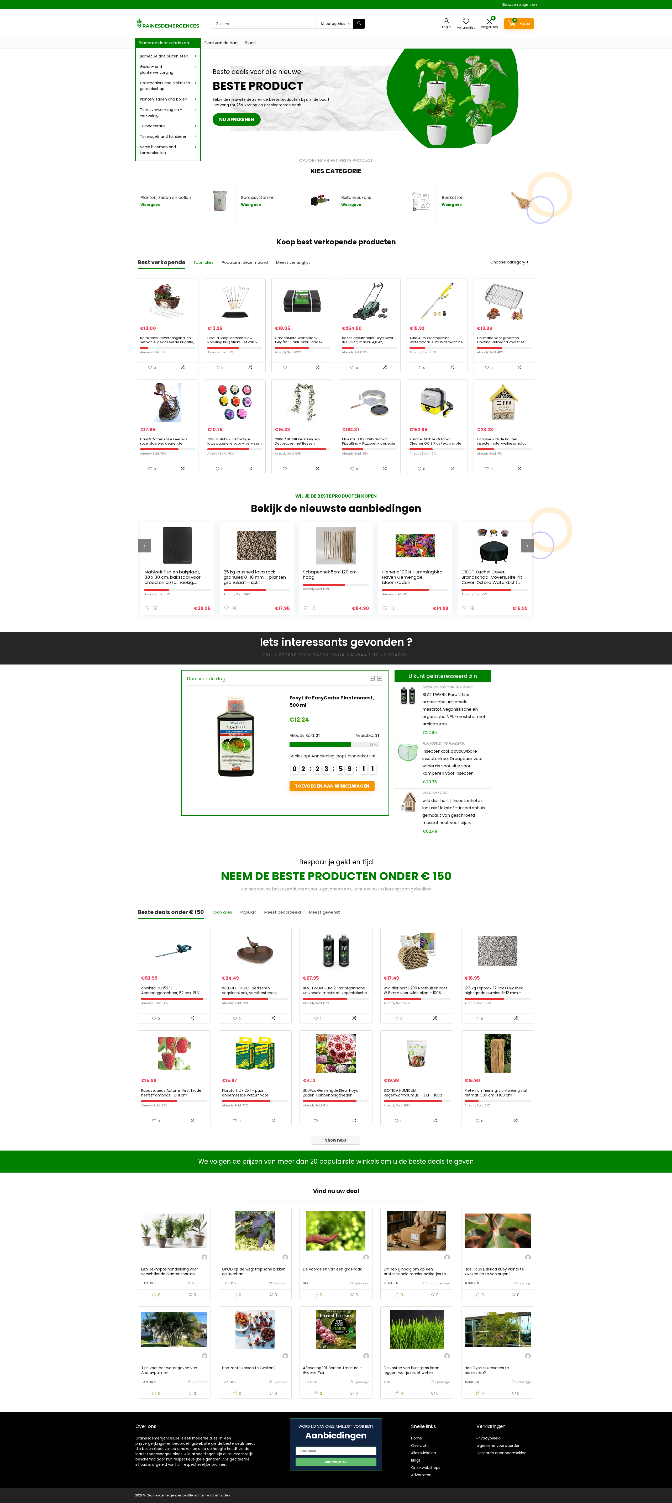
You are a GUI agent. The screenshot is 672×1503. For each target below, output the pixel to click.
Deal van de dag (221, 43)
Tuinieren (148, 1283)
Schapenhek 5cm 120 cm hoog (195, 574)
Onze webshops (425, 1467)
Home (416, 1438)
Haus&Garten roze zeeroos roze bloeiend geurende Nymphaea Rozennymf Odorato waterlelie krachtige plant (167, 445)
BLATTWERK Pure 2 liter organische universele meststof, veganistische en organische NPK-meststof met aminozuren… (454, 709)
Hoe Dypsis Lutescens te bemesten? (487, 1370)
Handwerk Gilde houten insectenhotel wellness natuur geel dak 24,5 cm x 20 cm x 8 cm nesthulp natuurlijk (504, 445)
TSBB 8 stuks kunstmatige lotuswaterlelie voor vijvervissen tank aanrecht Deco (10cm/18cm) (234, 445)
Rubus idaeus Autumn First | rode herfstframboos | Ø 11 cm (171, 1093)
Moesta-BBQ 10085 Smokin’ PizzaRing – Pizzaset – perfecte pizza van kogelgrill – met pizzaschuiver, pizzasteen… (368, 445)
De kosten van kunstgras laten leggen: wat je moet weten (411, 1370)
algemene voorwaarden (498, 1445)
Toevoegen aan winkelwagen (259, 793)
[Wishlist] (466, 21)
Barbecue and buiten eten (164, 56)
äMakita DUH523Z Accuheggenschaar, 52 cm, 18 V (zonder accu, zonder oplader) (170, 992)
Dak (305, 1283)
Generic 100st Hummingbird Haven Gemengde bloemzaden (277, 577)
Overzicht (420, 1445)
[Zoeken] (359, 24)
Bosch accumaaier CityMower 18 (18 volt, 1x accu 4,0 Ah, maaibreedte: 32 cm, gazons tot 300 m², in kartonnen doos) (369, 344)
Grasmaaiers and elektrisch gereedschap (165, 85)
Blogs (250, 43)
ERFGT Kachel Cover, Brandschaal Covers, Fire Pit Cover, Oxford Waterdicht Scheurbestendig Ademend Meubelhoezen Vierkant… (356, 582)
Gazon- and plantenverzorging (156, 69)
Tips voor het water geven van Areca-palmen (169, 1370)
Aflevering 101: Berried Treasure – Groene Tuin (332, 1370)
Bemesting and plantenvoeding (447, 686)
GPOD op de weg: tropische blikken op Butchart (254, 1272)
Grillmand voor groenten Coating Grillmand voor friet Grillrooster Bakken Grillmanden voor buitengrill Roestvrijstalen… (504, 344)
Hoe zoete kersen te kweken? (249, 1367)
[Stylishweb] (204, 1258)
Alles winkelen (423, 1452)
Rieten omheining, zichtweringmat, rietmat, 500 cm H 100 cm (496, 1093)
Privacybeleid (488, 1438)
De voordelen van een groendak (332, 1269)
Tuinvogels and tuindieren (163, 136)
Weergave (150, 204)
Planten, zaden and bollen (163, 99)
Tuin (387, 1382)
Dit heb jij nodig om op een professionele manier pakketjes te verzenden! (415, 1274)
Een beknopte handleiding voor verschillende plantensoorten (169, 1272)
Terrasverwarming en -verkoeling (161, 112)
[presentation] (144, 545)
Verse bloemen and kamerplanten (158, 149)
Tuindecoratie (153, 126)
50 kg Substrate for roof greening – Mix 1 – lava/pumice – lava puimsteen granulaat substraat (260, 705)
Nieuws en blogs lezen (519, 4)
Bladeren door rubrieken (164, 43)
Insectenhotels (434, 792)
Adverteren (421, 1475)
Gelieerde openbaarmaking (501, 1452)
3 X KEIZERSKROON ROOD (432, 572)
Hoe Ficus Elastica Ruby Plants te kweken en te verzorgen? (494, 1272)
